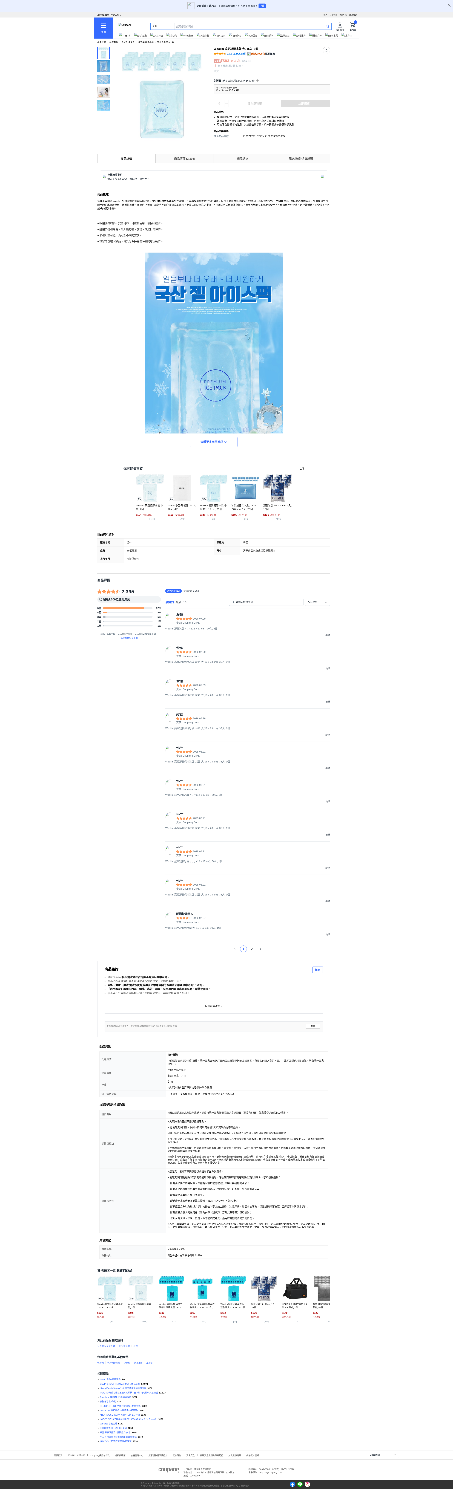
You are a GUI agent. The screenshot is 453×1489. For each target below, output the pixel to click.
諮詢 (317, 969)
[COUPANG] (169, 1471)
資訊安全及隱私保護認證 (211, 1455)
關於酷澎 (58, 1455)
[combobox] (317, 602)
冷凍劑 (149, 1363)
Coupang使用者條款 (100, 1455)
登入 (325, 15)
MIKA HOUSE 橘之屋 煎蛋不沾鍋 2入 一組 (120, 1415)
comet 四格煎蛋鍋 (108, 1423)
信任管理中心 (137, 1455)
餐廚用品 (113, 42)
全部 (154, 26)
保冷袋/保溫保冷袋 (106, 1346)
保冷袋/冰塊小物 (146, 42)
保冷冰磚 (138, 1363)
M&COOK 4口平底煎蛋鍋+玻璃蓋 (115, 1441)
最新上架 (181, 602)
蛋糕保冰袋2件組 (108, 1401)
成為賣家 (353, 15)
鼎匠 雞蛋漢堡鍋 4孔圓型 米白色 (115, 1432)
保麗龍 (127, 1363)
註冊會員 (333, 15)
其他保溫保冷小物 (165, 42)
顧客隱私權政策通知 (158, 1455)
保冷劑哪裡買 (113, 1363)
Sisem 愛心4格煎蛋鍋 (110, 1379)
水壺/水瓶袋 (124, 1346)
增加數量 (226, 105)
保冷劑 (100, 1363)
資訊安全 (190, 1455)
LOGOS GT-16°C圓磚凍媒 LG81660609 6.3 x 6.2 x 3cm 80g (128, 1419)
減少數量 (226, 102)
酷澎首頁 (101, 42)
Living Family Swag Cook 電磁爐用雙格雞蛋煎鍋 (123, 1388)
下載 (262, 6)
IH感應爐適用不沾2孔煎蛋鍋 (113, 1428)
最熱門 (169, 602)
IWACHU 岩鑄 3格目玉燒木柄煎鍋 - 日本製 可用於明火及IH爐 (129, 1393)
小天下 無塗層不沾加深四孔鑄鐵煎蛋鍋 (118, 1437)
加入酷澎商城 (234, 1455)
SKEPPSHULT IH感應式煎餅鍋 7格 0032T (120, 1384)
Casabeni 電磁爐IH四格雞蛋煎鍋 (115, 1397)
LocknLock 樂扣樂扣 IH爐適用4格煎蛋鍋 (119, 1410)
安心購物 (177, 1455)
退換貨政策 (120, 1455)
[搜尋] (327, 26)
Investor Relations (76, 1455)
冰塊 (135, 1346)
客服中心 (343, 15)
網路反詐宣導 (252, 1455)
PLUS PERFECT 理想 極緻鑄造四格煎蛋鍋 (120, 1406)
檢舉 (313, 1026)
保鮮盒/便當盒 (128, 42)
